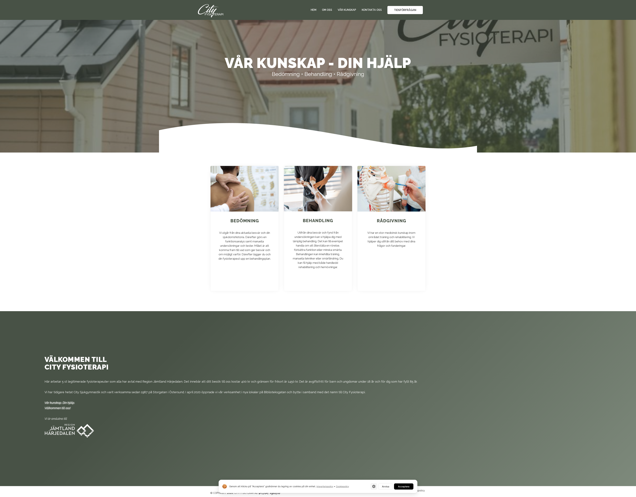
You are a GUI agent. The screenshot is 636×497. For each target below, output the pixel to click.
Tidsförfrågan (405, 10)
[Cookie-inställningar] (374, 486)
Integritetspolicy (325, 486)
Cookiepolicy (342, 486)
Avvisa (385, 486)
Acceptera (403, 486)
